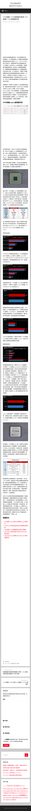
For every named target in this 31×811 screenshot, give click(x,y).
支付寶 (12, 793)
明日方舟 (16, 793)
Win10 (23, 786)
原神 (24, 789)
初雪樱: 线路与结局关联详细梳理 (11, 768)
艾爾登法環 (8, 797)
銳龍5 (18, 663)
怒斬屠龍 (18, 791)
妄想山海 (9, 791)
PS (21, 786)
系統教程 (7, 661)
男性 (15, 795)
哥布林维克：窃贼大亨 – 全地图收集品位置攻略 (15, 770)
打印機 (21, 791)
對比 (13, 791)
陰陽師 (25, 797)
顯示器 (11, 799)
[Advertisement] (15, 40)
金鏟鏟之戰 (20, 797)
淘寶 (23, 793)
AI (3, 786)
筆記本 (17, 795)
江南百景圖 (20, 793)
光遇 (14, 788)
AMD (9, 663)
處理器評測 (13, 663)
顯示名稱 (5, 720)
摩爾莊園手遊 (7, 793)
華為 (11, 797)
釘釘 (23, 797)
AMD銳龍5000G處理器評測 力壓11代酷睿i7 (15, 529)
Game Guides (13, 785)
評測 (16, 797)
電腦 (6, 799)
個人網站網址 (6, 733)
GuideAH (15, 3)
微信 (15, 791)
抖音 (24, 791)
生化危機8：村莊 (10, 795)
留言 (4, 699)
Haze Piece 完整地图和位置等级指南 (12, 775)
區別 (18, 788)
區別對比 (21, 788)
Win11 (5, 789)
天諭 (6, 791)
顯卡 (8, 799)
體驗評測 (14, 799)
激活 (25, 793)
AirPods (5, 786)
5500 (6, 663)
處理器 (13, 797)
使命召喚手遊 (10, 788)
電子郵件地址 (7, 727)
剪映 (16, 788)
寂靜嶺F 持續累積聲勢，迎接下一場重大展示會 (15, 765)
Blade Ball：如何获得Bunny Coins (12, 772)
